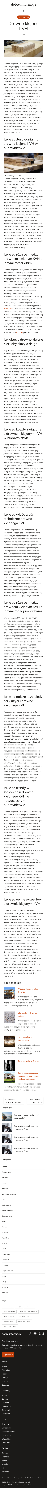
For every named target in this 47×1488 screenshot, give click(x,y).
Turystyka (5, 1265)
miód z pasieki (9, 1316)
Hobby (4, 1183)
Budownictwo (23, 17)
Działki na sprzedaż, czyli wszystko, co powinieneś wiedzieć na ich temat (28, 1076)
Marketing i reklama (9, 1194)
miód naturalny (9, 1312)
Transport (5, 1260)
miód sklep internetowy (28, 1312)
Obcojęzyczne (7, 1216)
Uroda (4, 1276)
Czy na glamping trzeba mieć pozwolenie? (26, 1116)
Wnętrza (5, 1287)
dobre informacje (23, 4)
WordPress (28, 1485)
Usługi (4, 1282)
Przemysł (5, 1232)
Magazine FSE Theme (9, 1485)
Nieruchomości (7, 1210)
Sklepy (4, 1243)
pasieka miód (8, 1321)
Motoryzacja (6, 1205)
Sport (4, 1249)
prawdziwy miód (24, 1321)
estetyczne (8, 308)
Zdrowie (5, 1293)
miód (19, 1307)
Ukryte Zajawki (7, 1271)
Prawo (4, 1227)
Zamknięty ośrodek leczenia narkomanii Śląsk (26, 1127)
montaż (19, 332)
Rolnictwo (5, 1238)
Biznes (4, 1167)
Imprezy (5, 1188)
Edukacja (5, 1178)
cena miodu (8, 1307)
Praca (4, 1221)
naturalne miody (25, 1316)
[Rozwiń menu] (23, 11)
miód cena (29, 1307)
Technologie (6, 1254)
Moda (4, 1199)
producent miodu (10, 1326)
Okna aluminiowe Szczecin (29, 1061)
